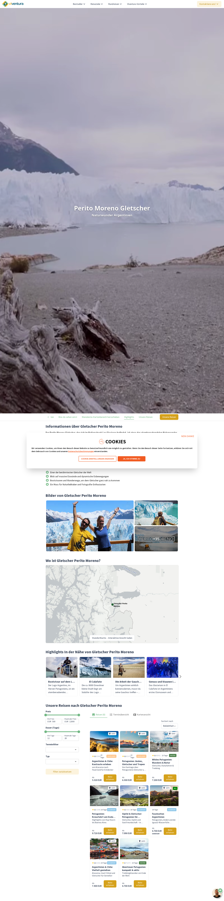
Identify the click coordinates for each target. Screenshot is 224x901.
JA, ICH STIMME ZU (131, 459)
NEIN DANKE (187, 436)
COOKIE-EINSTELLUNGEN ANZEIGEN (97, 459)
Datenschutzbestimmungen (81, 451)
